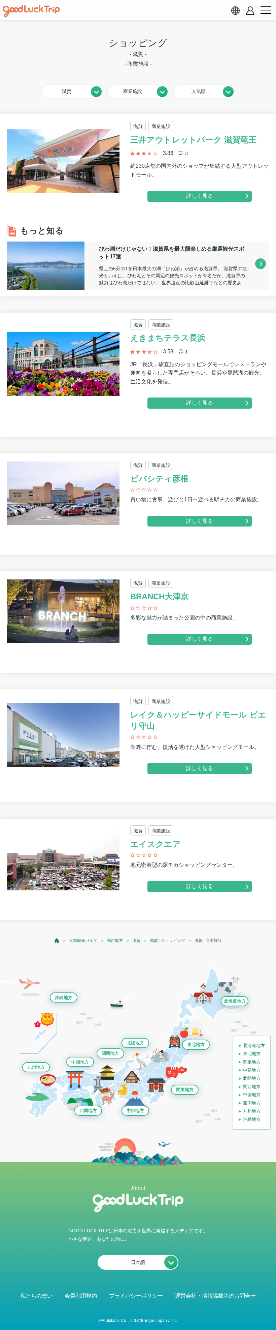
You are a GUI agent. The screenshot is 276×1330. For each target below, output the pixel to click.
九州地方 (36, 1067)
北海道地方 (235, 1001)
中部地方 (135, 1110)
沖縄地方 (63, 997)
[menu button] (265, 10)
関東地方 (185, 1089)
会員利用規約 (81, 1296)
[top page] (57, 940)
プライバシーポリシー (136, 1296)
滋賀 (136, 940)
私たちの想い (36, 1296)
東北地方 (196, 1044)
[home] (31, 11)
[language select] (235, 10)
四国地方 (88, 1110)
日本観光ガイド (83, 940)
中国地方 (80, 1062)
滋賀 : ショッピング (167, 940)
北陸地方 (135, 1042)
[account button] (250, 10)
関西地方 (115, 940)
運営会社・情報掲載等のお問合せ (215, 1296)
